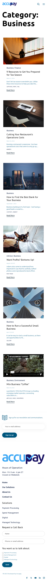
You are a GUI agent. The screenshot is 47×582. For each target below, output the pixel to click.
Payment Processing (10, 552)
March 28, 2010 (10, 388)
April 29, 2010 (10, 332)
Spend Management (10, 555)
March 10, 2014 (10, 141)
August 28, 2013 (11, 263)
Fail (18, 86)
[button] (11, 90)
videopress (20, 398)
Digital (6, 557)
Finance (17, 68)
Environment (19, 380)
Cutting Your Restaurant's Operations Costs (20, 136)
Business (10, 68)
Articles (9, 398)
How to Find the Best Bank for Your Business (22, 199)
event (15, 86)
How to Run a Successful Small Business (23, 327)
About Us (6, 492)
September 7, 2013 (11, 203)
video (14, 398)
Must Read (10, 274)
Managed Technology (10, 559)
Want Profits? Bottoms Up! (20, 259)
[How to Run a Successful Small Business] (23, 302)
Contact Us (7, 497)
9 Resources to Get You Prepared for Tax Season (23, 73)
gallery (9, 340)
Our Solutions (8, 487)
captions (9, 86)
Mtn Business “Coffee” (18, 384)
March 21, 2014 (10, 78)
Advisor (10, 256)
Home (4, 482)
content (9, 212)
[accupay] (9, 4)
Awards (9, 149)
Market (15, 212)
